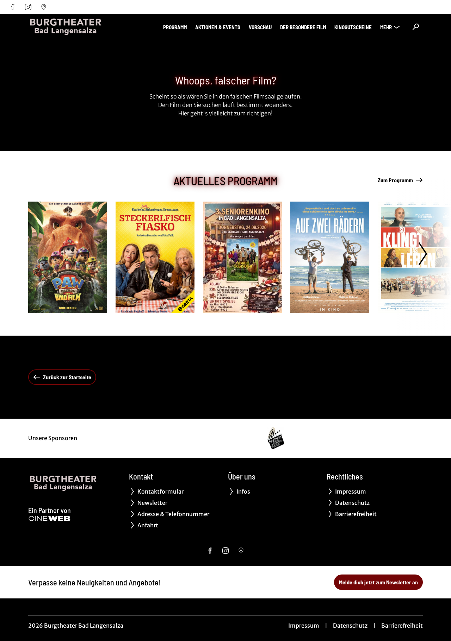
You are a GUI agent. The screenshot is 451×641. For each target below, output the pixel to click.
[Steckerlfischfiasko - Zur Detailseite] (155, 257)
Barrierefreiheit (402, 625)
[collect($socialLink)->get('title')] (13, 7)
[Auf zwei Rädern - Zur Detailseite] (329, 257)
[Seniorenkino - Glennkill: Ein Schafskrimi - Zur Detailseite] (242, 257)
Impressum (303, 625)
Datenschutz (350, 625)
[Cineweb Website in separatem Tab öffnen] (49, 518)
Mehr (386, 27)
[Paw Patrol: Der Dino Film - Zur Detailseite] (67, 257)
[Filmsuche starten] (416, 27)
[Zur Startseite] (77, 27)
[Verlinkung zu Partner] (276, 438)
